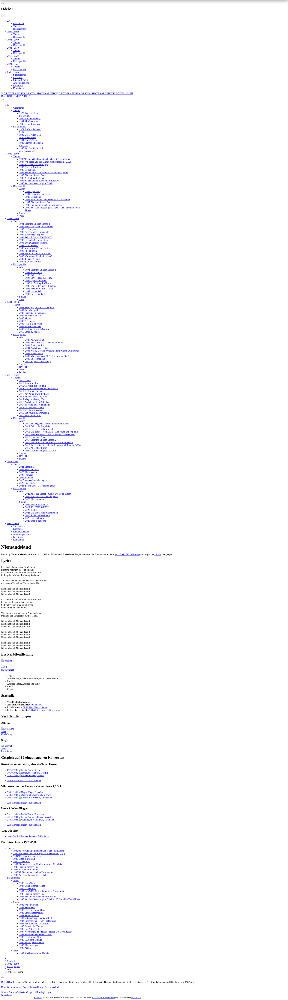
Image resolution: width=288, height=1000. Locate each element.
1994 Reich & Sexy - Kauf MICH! (35, 237)
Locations (17, 77)
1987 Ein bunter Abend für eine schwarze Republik (43, 172)
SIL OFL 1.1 (136, 997)
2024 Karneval (26, 477)
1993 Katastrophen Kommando (34, 232)
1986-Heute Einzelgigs (30, 124)
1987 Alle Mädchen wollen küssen (35, 934)
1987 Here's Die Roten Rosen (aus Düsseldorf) (47, 199)
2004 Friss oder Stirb (35, 345)
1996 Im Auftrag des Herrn (38, 283)
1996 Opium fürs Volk (35, 280)
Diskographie (19, 29)
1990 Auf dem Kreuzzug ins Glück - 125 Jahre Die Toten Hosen (49, 899)
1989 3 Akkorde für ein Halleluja (35, 953)
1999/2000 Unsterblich (30, 261)
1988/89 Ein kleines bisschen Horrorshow (39, 180)
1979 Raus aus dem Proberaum (28, 114)
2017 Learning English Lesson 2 (40, 440)
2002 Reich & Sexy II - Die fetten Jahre (44, 342)
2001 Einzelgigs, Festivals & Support (36, 307)
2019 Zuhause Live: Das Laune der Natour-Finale (49, 442)
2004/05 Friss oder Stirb (30, 315)
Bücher (22, 372)
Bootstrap (38, 997)
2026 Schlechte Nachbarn (37, 515)
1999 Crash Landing (35, 294)
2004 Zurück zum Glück (37, 348)
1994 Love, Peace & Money (38, 278)
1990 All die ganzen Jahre (31, 942)
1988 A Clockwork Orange (32, 178)
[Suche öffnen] (144, 100)
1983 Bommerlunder (29, 915)
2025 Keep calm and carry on (33, 480)
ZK (8, 20)
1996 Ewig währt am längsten (33, 242)
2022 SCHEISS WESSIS (37, 507)
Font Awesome (109, 997)
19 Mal (157, 554)
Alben (22, 188)
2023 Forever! (26, 475)
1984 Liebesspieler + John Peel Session (38, 921)
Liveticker (18, 85)
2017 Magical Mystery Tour (32, 399)
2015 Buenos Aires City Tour (33, 396)
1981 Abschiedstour (28, 121)
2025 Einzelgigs (26, 483)
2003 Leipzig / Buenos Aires (32, 313)
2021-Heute (12, 64)
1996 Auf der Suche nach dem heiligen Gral (31, 149)
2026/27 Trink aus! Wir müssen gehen (37, 485)
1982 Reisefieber (27, 907)
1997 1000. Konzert (28, 245)
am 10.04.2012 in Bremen (127, 554)
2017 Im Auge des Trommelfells (34, 404)
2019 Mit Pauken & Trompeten (34, 413)
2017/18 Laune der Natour (31, 407)
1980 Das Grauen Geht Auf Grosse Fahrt (30, 136)
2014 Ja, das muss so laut (31, 391)
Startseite (11, 961)
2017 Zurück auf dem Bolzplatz (34, 402)
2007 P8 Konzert (27, 321)
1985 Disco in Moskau (30, 167)
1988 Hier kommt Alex (30, 937)
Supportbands (19, 74)
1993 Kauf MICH (33, 272)
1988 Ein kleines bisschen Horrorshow (43, 205)
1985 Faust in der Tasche (31, 926)
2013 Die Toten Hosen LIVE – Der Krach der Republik (51, 431)
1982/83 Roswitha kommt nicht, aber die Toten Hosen (44, 159)
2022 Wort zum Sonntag (36, 504)
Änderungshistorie (22, 83)
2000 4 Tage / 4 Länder (30, 259)
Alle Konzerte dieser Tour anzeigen (24, 780)
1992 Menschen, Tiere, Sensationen (36, 226)
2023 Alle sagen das (28, 472)
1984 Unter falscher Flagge (38, 194)
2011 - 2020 (13, 56)
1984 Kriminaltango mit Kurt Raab (35, 918)
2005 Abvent (25, 318)
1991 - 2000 (13, 39)
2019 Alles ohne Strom (30, 415)
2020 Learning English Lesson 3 (40, 450)
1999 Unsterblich (33, 291)
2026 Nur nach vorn (34, 518)
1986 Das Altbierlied (29, 929)
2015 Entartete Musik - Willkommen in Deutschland (50, 434)
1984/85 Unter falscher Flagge (33, 164)
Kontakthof (18, 88)
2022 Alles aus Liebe (29, 469)
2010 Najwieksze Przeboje (38, 361)
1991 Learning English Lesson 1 (34, 224)
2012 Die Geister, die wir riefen (40, 429)
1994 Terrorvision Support (31, 234)
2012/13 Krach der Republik (32, 386)
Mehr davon (13, 72)
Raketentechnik (52, 987)
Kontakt (5, 987)
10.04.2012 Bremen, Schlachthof (45, 710)
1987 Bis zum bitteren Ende (38, 202)
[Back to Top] (2, 977)
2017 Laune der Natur (35, 437)
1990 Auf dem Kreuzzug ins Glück (35, 183)
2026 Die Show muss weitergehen (41, 512)
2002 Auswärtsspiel (34, 340)
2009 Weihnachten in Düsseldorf (34, 329)
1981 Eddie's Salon (28, 140)
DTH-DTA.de (8, 982)
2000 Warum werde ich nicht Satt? (35, 256)
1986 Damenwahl (27, 170)
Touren (16, 26)
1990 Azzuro (25, 948)
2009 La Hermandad (35, 359)
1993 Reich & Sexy (34, 275)
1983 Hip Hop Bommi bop (32, 910)
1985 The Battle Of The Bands (34, 923)
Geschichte (18, 23)
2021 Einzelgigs (26, 467)
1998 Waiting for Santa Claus (39, 288)
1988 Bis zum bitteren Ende (32, 175)
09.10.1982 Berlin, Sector (35, 707)
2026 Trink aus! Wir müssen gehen (41, 496)
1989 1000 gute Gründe (30, 940)
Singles (22, 213)
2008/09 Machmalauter (30, 326)
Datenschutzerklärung (32, 987)
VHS (21, 215)
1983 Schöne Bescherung (31, 913)
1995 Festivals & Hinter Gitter (33, 240)
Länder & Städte (21, 80)
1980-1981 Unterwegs (29, 118)
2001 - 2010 (13, 47)
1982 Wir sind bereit (28, 904)
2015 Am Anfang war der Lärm (34, 394)
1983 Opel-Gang (33, 191)
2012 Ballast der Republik (37, 426)
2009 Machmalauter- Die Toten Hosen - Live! (47, 356)
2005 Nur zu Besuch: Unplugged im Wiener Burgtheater (52, 350)
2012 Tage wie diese (29, 383)
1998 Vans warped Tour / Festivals (35, 248)
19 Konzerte (36, 704)
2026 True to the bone (35, 520)
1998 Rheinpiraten (28, 251)
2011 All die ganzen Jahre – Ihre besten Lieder (47, 423)
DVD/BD (24, 367)
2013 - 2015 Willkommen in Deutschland (38, 388)
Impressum (15, 987)
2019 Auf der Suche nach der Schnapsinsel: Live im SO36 (53, 445)
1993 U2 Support (27, 229)
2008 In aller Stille (34, 353)
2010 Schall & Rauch (29, 332)
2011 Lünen (25, 380)
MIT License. (97, 997)
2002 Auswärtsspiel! (29, 310)
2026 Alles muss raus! (35, 499)
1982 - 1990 (13, 31)
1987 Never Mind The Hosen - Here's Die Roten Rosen (45, 931)
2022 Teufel (31, 510)
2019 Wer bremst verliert (31, 410)
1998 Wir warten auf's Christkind (35, 253)
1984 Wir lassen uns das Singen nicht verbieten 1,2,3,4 (45, 161)
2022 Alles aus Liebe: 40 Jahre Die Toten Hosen (48, 494)
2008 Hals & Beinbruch (30, 323)
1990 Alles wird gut (28, 945)
